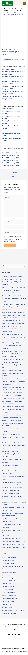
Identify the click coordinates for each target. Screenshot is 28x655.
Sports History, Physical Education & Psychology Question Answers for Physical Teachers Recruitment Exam (13, 395)
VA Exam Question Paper (9, 613)
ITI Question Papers (8, 586)
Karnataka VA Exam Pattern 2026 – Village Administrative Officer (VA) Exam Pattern (14, 298)
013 (12, 94)
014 (12, 99)
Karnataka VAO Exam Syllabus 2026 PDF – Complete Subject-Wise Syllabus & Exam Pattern (14, 306)
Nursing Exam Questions (9, 595)
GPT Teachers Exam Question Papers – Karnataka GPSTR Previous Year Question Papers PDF (13, 290)
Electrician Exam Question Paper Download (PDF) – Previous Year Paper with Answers (13, 437)
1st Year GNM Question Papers (11, 493)
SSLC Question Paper (8, 607)
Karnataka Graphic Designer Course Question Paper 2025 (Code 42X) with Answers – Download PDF (13, 353)
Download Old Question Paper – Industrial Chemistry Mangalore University (11, 453)
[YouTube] (19, 634)
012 (12, 89)
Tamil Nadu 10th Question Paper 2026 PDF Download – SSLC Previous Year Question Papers (13, 329)
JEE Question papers (8, 589)
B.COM (12, 52)
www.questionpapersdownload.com (14, 59)
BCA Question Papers (8, 563)
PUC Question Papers (8, 601)
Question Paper (11, 14)
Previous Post (14, 172)
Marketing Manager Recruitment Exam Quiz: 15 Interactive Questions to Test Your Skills (13, 409)
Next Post (14, 176)
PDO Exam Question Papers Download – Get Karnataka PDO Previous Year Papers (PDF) (14, 445)
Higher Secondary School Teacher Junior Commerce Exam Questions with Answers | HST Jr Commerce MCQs (14, 417)
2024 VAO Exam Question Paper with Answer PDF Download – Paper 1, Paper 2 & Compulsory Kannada (13, 315)
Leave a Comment (7, 13)
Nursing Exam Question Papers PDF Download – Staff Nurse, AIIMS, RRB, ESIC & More (12, 373)
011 (12, 84)
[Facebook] (9, 634)
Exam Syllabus (6, 575)
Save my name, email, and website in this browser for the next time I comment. (13, 239)
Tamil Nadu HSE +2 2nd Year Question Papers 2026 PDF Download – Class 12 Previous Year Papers (13, 337)
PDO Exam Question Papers (10, 598)
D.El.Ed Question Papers (9, 572)
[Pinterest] (15, 634)
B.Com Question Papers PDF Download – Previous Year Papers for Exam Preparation (13, 345)
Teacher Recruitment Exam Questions (13, 610)
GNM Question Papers (8, 578)
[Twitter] (12, 634)
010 (12, 79)
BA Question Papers (8, 560)
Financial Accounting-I (9, 153)
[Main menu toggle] (25, 3)
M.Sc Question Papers (8, 592)
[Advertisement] (14, 31)
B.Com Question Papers (9, 557)
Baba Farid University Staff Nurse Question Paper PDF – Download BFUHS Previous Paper (13, 381)
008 (17, 153)
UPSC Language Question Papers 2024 (13, 541)
